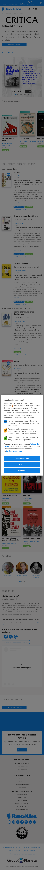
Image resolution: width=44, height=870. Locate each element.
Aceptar (22, 464)
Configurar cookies (22, 458)
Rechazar (22, 470)
